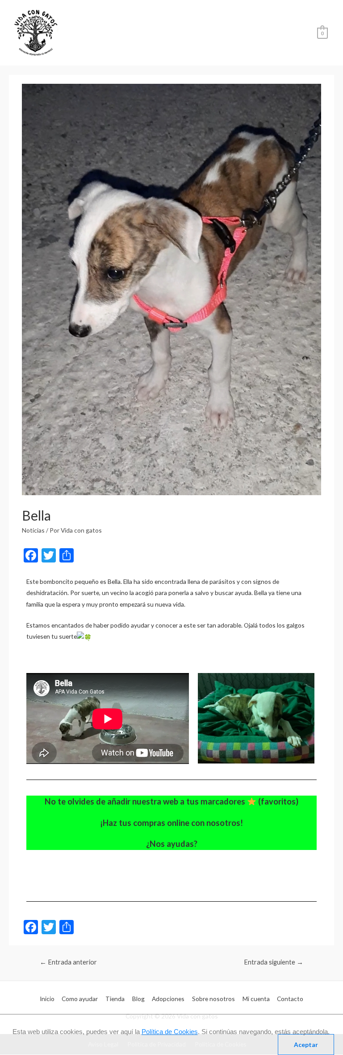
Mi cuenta (256, 998)
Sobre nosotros (213, 998)
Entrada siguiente (273, 962)
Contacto (290, 998)
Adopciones (168, 998)
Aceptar (306, 1044)
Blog (138, 998)
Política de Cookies (170, 1031)
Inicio (47, 998)
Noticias (33, 530)
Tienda (115, 998)
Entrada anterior (68, 962)
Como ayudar (80, 998)
